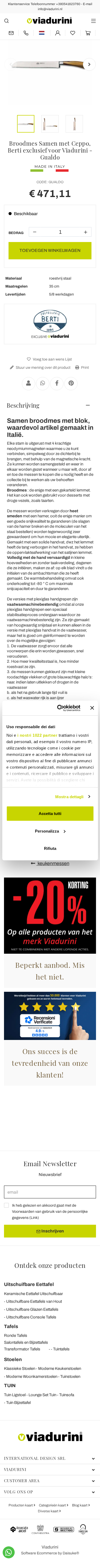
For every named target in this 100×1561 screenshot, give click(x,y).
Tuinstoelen (70, 1376)
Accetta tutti (50, 813)
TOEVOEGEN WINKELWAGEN (50, 250)
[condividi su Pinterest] (71, 383)
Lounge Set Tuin (42, 1395)
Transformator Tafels (22, 1349)
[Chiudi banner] (92, 708)
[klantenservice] (26, 33)
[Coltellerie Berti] (50, 324)
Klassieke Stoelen (19, 1368)
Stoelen (13, 1359)
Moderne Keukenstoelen (59, 1368)
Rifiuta (50, 848)
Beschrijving (23, 405)
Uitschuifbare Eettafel (29, 1284)
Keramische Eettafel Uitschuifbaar (33, 1294)
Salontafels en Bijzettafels (26, 1342)
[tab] (50, 405)
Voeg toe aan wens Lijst (52, 359)
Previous (10, 64)
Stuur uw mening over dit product (42, 368)
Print (84, 368)
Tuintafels (61, 1349)
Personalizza (47, 831)
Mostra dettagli (69, 796)
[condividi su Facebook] (56, 383)
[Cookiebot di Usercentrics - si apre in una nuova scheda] (59, 707)
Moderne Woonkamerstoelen (31, 1376)
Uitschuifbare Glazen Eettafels (32, 1309)
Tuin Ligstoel (15, 1395)
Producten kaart (21, 1505)
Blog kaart (80, 1505)
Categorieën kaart (53, 1505)
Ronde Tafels (15, 1335)
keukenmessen (53, 863)
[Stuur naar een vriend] (28, 383)
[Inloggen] (57, 33)
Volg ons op (18, 1491)
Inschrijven (52, 1231)
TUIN (10, 1385)
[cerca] (6, 21)
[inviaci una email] (11, 33)
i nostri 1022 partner (37, 735)
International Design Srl (35, 1458)
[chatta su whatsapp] (9, 1552)
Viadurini (15, 1469)
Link (34, 1218)
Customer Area (21, 1480)
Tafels (11, 1326)
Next (89, 64)
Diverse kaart (48, 1511)
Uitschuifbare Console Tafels (31, 1317)
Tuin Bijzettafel (18, 1402)
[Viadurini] (49, 20)
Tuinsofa (66, 1395)
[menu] (93, 21)
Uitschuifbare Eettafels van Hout (34, 1301)
